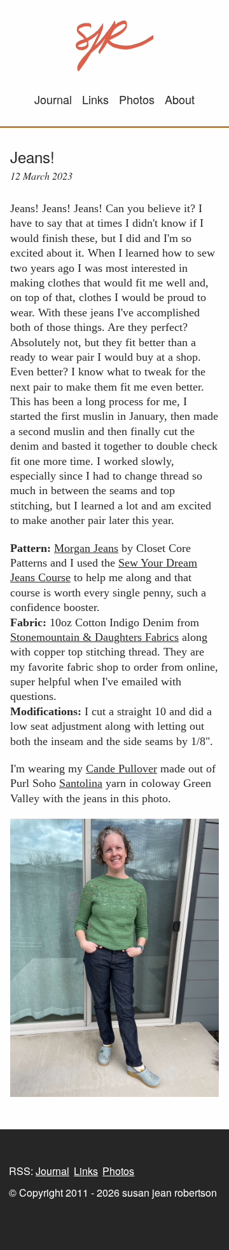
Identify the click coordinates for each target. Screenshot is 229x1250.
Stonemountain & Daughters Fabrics (94, 637)
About (180, 99)
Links (95, 99)
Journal (53, 99)
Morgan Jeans (86, 548)
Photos (137, 99)
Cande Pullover (121, 768)
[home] (115, 45)
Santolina (80, 783)
